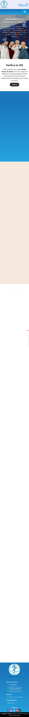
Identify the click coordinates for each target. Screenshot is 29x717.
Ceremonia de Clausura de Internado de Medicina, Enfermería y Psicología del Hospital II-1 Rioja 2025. (19, 243)
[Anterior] (5, 121)
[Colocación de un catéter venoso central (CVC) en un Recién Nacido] (5, 257)
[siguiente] (23, 121)
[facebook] (8, 710)
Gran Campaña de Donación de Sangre (18, 267)
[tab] (5, 131)
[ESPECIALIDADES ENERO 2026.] (14, 187)
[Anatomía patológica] (14, 144)
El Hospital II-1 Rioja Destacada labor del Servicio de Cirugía (18, 231)
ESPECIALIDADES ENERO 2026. (14, 199)
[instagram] (11, 710)
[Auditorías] (6, 302)
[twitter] (14, 710)
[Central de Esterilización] (14, 118)
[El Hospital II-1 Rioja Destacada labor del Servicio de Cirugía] (5, 232)
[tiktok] (20, 710)
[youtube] (17, 710)
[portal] (23, 4)
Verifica (14, 84)
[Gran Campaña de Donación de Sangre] (5, 269)
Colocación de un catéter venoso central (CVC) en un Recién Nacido (18, 255)
